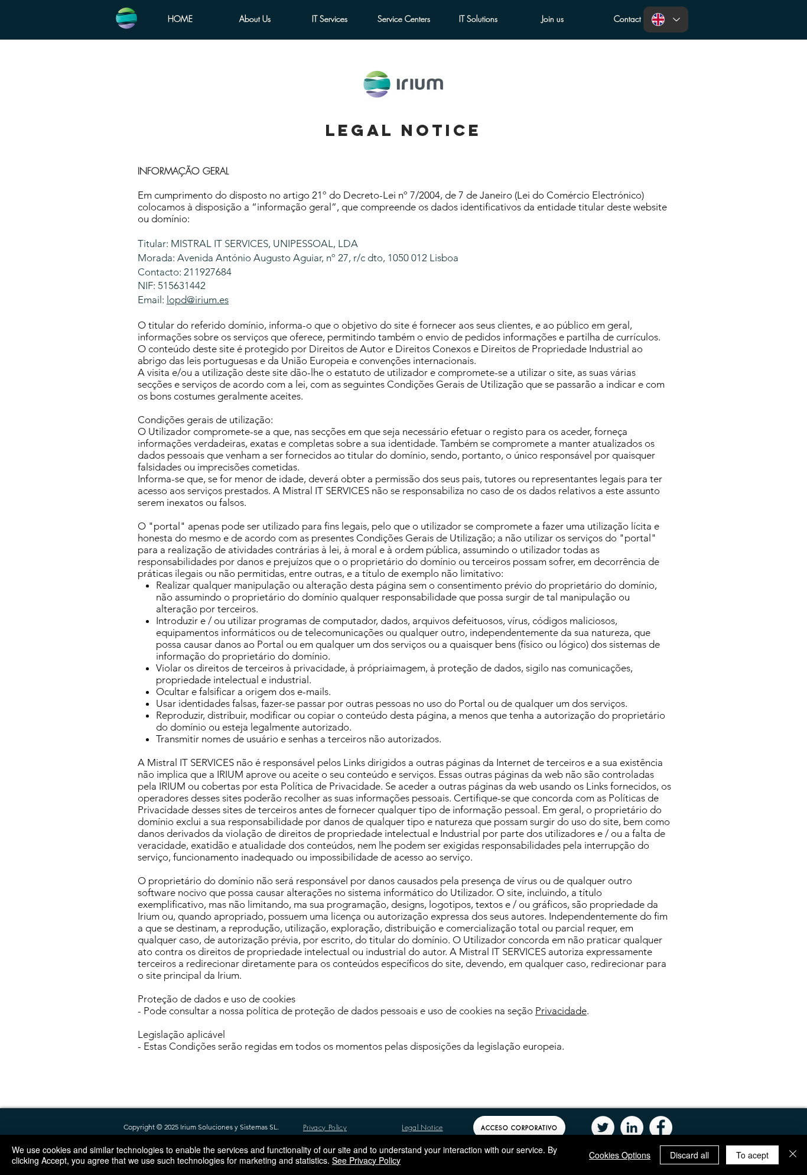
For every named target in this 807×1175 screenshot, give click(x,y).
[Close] (793, 1155)
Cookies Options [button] (619, 1155)
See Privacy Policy (366, 1160)
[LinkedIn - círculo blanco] (631, 1127)
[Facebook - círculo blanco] (660, 1127)
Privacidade (561, 1011)
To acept (752, 1155)
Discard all (689, 1155)
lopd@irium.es (198, 300)
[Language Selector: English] (665, 20)
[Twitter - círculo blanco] (602, 1127)
